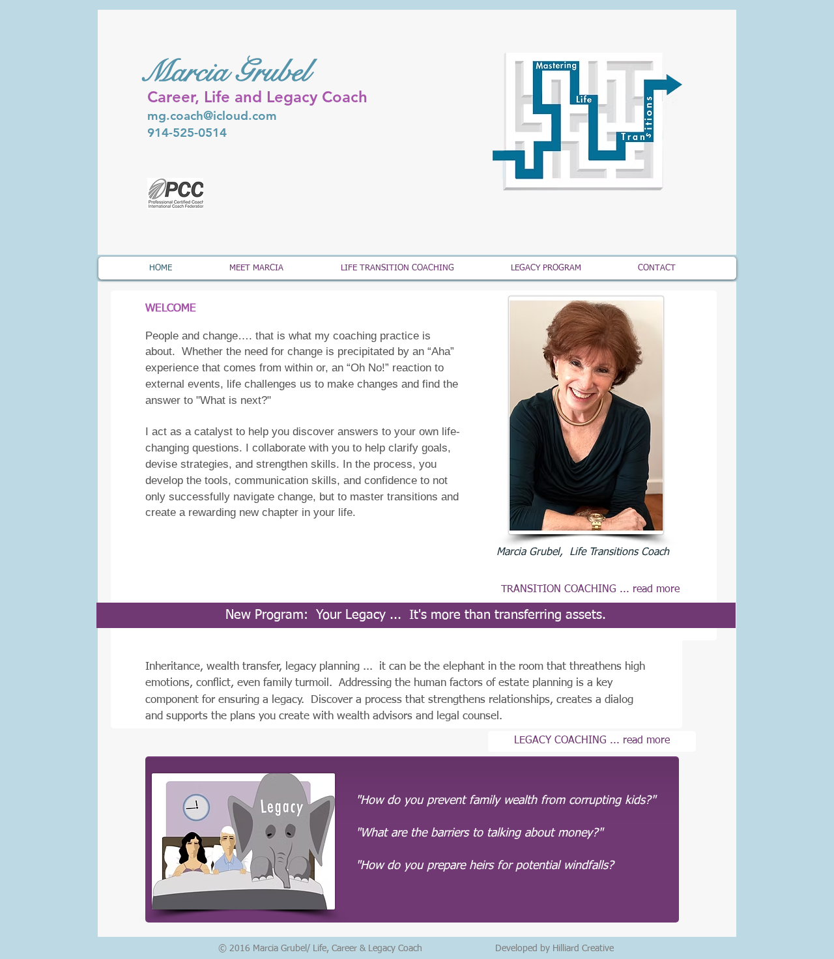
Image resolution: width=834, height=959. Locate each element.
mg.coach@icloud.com (212, 115)
